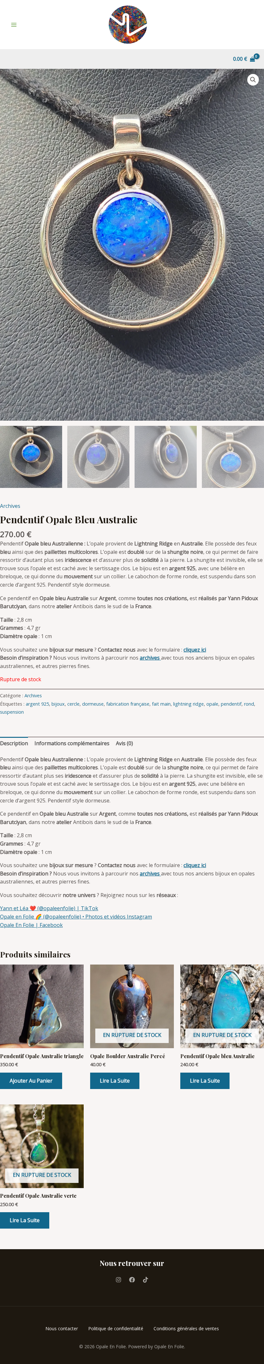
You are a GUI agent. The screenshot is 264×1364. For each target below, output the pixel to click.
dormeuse (93, 704)
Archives (10, 505)
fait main (161, 704)
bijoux (58, 704)
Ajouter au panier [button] (31, 1080)
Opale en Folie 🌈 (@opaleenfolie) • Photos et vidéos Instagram (76, 916)
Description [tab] (14, 743)
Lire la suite (115, 1080)
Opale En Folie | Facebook (31, 925)
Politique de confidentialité (115, 1328)
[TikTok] (145, 1280)
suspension (12, 712)
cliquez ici (195, 649)
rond (249, 704)
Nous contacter (61, 1328)
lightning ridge (188, 704)
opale (212, 704)
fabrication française (127, 704)
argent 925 (37, 704)
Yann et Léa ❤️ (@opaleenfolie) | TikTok (49, 908)
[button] (253, 80)
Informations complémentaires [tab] (71, 743)
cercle (73, 704)
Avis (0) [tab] (124, 743)
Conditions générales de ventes (186, 1328)
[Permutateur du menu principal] (14, 25)
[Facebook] (132, 1280)
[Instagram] (118, 1280)
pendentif (231, 704)
